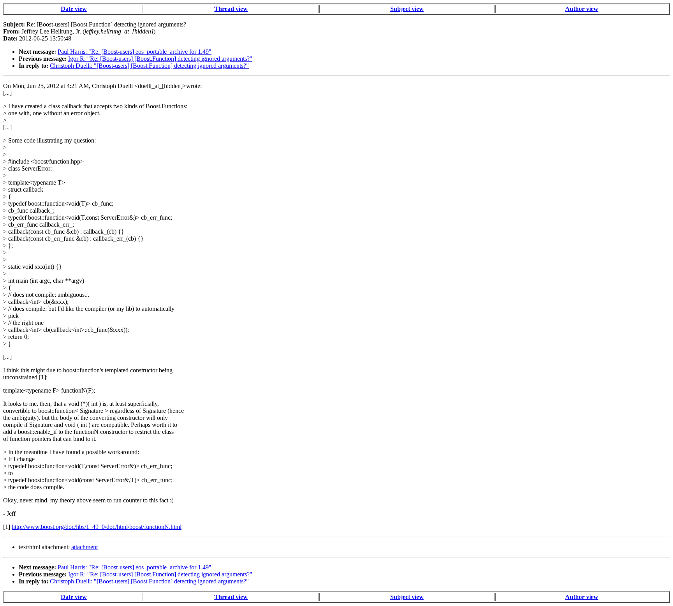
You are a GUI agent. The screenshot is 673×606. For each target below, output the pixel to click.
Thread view (231, 8)
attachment (84, 547)
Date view (74, 8)
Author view (581, 8)
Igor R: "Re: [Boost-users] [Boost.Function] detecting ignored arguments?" (160, 58)
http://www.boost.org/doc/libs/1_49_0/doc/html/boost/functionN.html (96, 526)
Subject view (407, 8)
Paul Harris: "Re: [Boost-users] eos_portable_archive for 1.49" (134, 51)
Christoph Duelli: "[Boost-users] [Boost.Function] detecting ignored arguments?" (149, 65)
